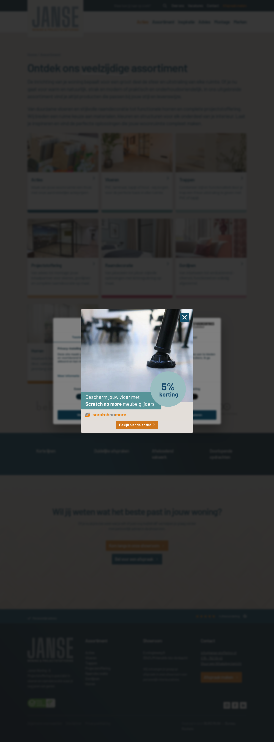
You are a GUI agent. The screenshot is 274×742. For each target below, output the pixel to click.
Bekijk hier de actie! (135, 425)
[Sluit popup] (184, 317)
